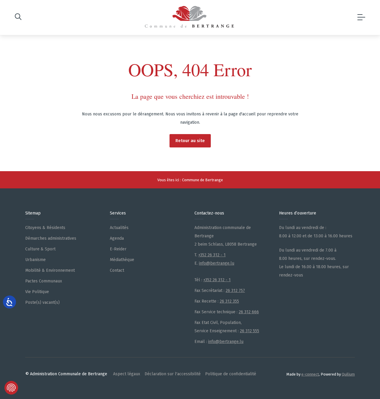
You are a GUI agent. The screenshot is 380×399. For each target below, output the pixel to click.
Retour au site (190, 140)
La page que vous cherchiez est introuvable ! (190, 96)
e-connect (310, 374)
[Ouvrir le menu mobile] (361, 17)
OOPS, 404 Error (190, 69)
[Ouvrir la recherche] (18, 17)
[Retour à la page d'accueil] (189, 17)
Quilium (348, 374)
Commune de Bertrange (202, 180)
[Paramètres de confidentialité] (11, 388)
